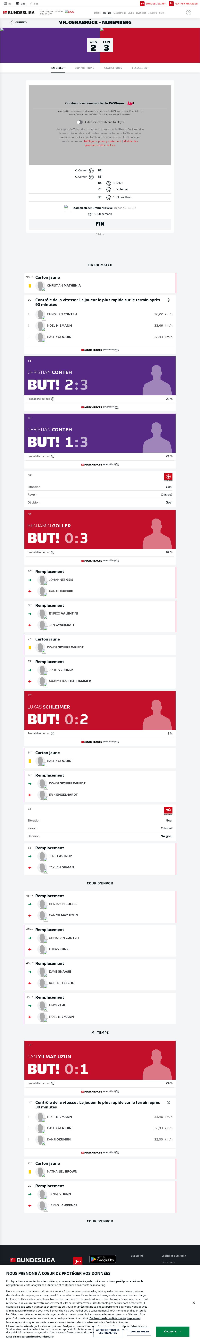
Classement (119, 12)
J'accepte (170, 1331)
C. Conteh (81, 170)
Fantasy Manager (186, 3)
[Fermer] (193, 1302)
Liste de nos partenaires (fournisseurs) (30, 1337)
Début (97, 12)
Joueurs (152, 12)
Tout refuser (139, 1331)
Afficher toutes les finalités (108, 1332)
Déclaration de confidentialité (107, 1318)
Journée (107, 12)
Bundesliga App (156, 3)
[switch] (79, 122)
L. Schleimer (120, 189)
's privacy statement (102, 141)
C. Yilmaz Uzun (122, 197)
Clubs (131, 12)
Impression (133, 1318)
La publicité (137, 1256)
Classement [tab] (140, 67)
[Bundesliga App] (142, 3)
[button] (187, 12)
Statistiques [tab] (113, 67)
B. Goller (118, 183)
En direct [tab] (58, 67)
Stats (161, 12)
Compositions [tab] (84, 67)
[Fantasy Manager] (171, 3)
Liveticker (141, 12)
